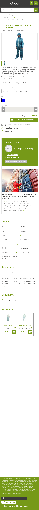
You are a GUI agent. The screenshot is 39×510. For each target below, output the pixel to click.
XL (16, 91)
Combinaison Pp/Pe (10, 326)
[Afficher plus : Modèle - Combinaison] (17, 248)
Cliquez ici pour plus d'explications (11, 493)
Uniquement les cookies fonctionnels (15, 506)
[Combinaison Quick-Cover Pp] (25, 317)
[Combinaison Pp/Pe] (9, 317)
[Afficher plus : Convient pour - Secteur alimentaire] (17, 244)
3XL (26, 91)
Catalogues (11, 15)
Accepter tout (10, 502)
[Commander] (14, 332)
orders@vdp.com (13, 157)
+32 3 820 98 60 (12, 155)
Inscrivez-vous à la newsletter (16, 161)
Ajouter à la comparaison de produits (17, 125)
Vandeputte (24, 235)
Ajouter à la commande (25, 120)
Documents (8, 131)
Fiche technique (10, 300)
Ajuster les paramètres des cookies (14, 498)
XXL (21, 91)
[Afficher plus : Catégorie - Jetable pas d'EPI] (17, 252)
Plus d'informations (11, 128)
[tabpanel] (4, 63)
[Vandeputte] (13, 3)
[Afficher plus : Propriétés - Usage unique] (17, 239)
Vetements (21, 15)
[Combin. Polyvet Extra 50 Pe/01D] (19, 46)
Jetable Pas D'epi (7, 17)
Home (3, 15)
